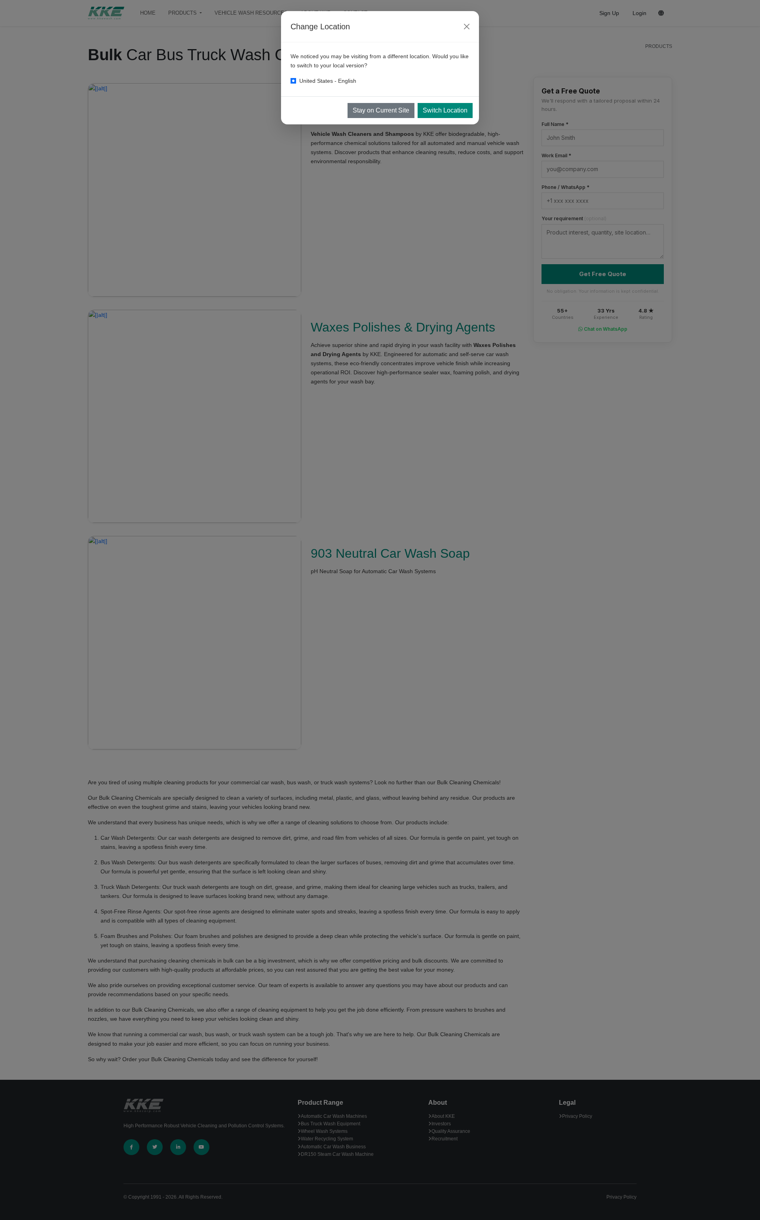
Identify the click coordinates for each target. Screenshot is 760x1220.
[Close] (467, 26)
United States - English (327, 81)
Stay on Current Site (381, 110)
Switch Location (445, 110)
